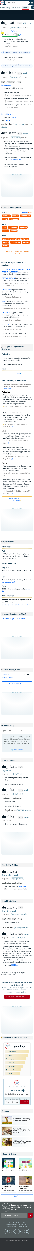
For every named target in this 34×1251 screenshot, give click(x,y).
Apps (23, 1222)
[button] (25, 7)
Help (10, 1222)
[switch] (10, 35)
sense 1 (5, 573)
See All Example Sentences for (17, 499)
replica (14, 272)
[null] (23, 1090)
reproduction (8, 270)
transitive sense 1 (8, 582)
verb (25, 73)
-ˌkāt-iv (19, 810)
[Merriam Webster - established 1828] (2, 2)
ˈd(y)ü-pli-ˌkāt (16, 794)
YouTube (20, 1231)
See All (16, 1196)
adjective (27, 22)
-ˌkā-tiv (16, 927)
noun (25, 133)
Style (4, 731)
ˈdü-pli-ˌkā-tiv (18, 124)
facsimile (6, 272)
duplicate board (7, 678)
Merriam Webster (6, 1207)
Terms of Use (22, 1226)
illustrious (16, 1090)
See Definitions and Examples (16, 1094)
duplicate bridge (8, 619)
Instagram (26, 1231)
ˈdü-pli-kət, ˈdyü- (18, 938)
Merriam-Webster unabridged (17, 997)
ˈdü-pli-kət (14, 27)
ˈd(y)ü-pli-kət (16, 774)
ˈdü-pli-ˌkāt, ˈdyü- (18, 914)
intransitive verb (7, 114)
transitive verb (6, 85)
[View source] (4, 409)
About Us (16, 1222)
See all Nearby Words (16, 683)
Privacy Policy (12, 1226)
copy (28, 270)
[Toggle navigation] (32, 2)
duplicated (14, 117)
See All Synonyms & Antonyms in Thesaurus (17, 252)
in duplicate (21, 619)
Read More (7, 388)
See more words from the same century (16, 605)
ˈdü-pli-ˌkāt (15, 77)
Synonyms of (9, 31)
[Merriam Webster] (17, 1082)
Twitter (13, 1231)
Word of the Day (17, 1087)
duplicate (20, 270)
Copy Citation (18, 750)
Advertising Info (11, 1224)
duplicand (5, 674)
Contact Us (23, 1224)
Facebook (7, 1231)
